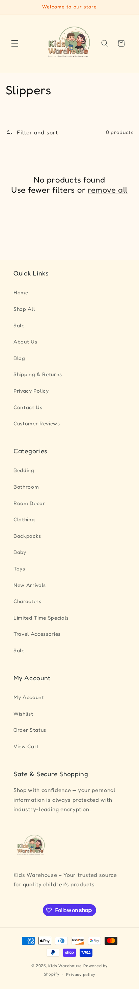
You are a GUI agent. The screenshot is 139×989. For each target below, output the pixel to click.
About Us (25, 341)
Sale (19, 325)
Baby (19, 552)
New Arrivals (29, 585)
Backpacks (27, 536)
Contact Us (28, 407)
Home (20, 292)
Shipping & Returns (37, 374)
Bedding (23, 470)
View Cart (26, 746)
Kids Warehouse (65, 965)
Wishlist (23, 714)
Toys (19, 568)
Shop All (24, 309)
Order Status (29, 730)
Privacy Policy (31, 391)
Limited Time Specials (41, 618)
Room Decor (29, 503)
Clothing (24, 519)
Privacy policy (80, 974)
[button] (15, 43)
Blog (19, 358)
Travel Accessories (37, 634)
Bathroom (26, 487)
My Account (28, 697)
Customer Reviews (36, 423)
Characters (27, 601)
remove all (108, 190)
